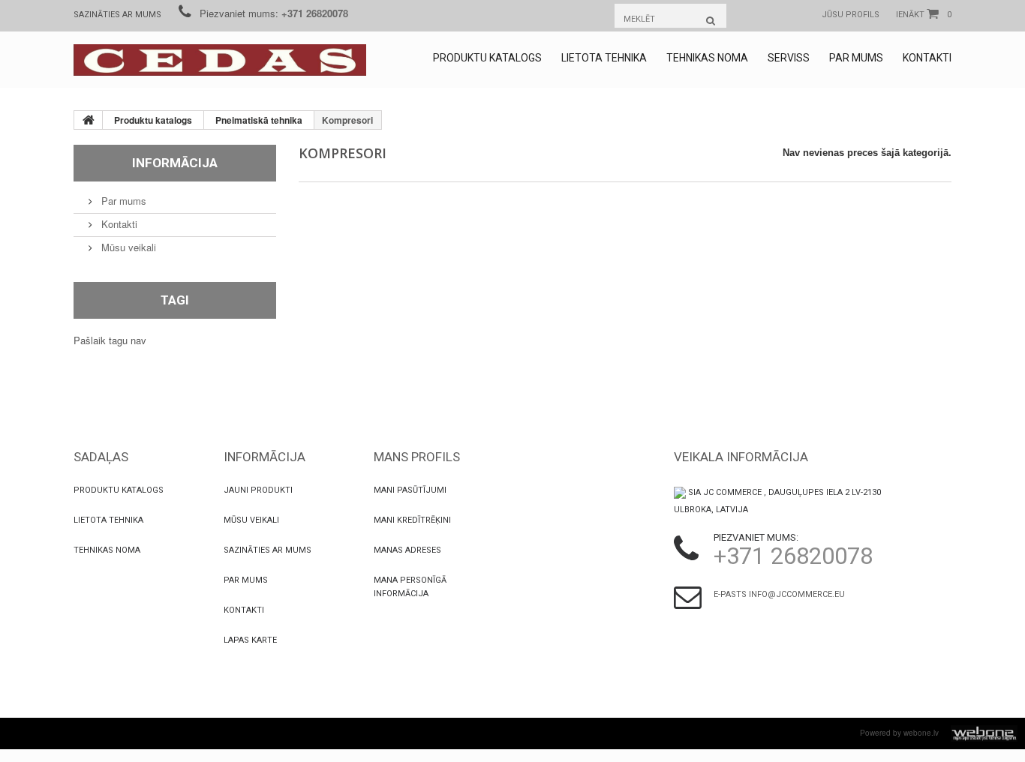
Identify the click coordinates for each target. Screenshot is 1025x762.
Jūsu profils (850, 15)
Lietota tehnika (604, 58)
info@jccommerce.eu (797, 594)
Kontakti (927, 58)
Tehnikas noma (707, 58)
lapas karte (250, 640)
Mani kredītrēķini (412, 520)
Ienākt (910, 15)
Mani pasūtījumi (410, 490)
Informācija (175, 162)
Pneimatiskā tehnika (258, 120)
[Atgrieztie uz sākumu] (88, 120)
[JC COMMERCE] (220, 60)
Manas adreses (407, 550)
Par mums (856, 58)
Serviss (789, 58)
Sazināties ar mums (117, 15)
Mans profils (417, 456)
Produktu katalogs (487, 58)
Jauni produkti (258, 490)
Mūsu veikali (127, 247)
